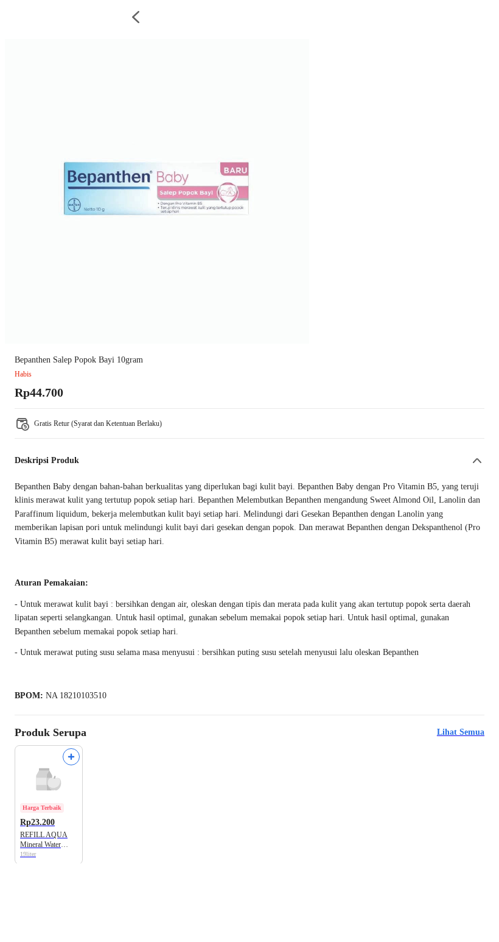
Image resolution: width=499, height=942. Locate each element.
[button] (249, 460)
